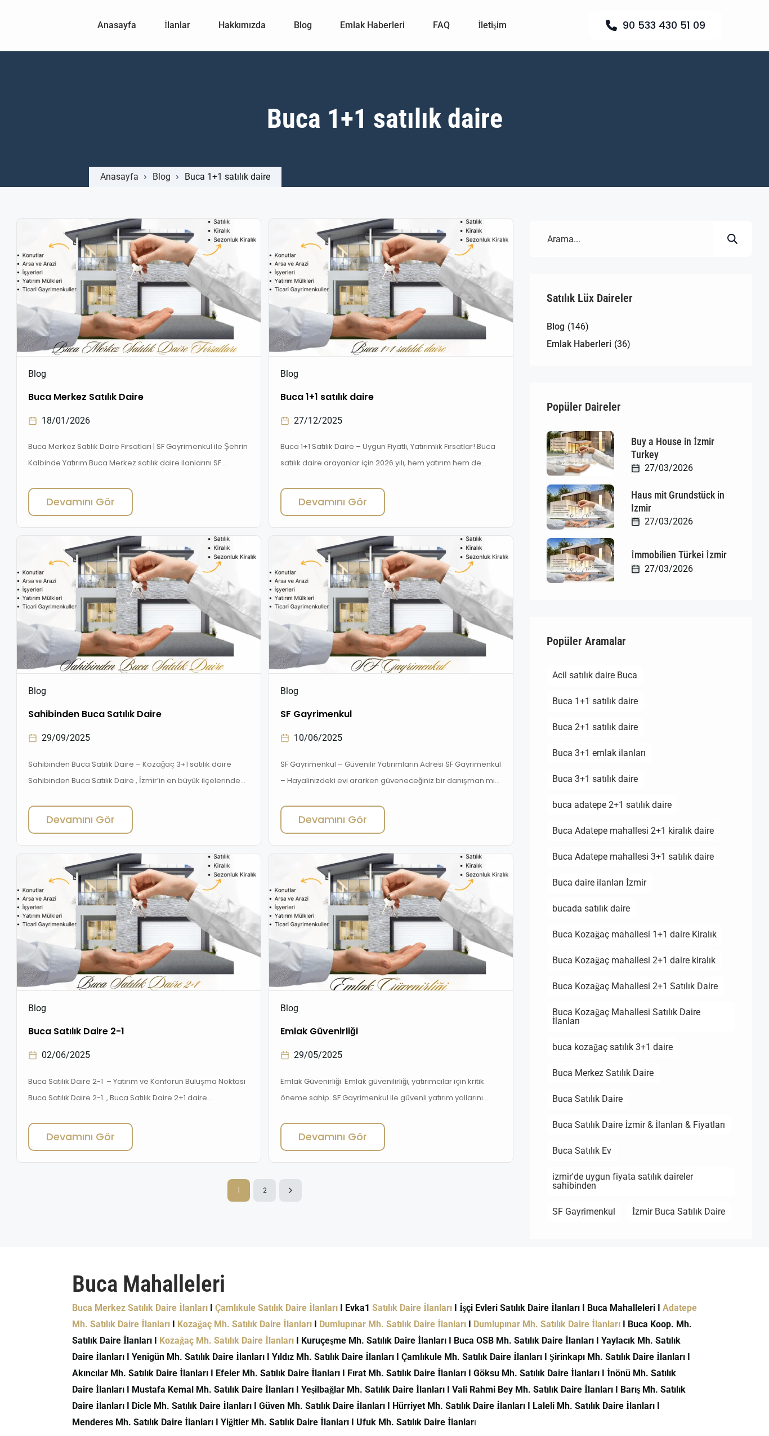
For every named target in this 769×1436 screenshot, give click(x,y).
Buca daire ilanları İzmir (599, 882)
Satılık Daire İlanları (412, 1307)
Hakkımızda (242, 25)
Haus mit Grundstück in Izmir (678, 501)
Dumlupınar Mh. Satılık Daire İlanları (392, 1324)
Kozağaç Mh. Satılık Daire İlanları (244, 1324)
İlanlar (177, 25)
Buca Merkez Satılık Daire (603, 1073)
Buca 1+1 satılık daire (595, 701)
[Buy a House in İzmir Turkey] (580, 453)
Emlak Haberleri (372, 25)
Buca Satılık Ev (581, 1150)
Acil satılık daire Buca (594, 675)
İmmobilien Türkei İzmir (679, 555)
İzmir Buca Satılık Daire (678, 1211)
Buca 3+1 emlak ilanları (599, 753)
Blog (303, 25)
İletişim (492, 25)
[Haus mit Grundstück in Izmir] (580, 507)
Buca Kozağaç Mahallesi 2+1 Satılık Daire (635, 986)
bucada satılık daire (591, 908)
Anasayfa (116, 25)
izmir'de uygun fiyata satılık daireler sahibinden (622, 1181)
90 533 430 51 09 (664, 25)
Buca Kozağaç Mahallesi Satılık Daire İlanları (626, 1016)
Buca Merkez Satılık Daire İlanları (140, 1307)
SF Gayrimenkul (583, 1211)
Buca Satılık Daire (587, 1098)
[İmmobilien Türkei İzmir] (580, 560)
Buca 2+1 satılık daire (595, 727)
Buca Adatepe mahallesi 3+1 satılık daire (633, 856)
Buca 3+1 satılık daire (595, 778)
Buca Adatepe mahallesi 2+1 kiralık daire (633, 830)
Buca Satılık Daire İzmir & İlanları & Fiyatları (638, 1124)
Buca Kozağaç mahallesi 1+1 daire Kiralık (634, 934)
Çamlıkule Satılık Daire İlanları (276, 1307)
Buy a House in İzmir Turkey (672, 447)
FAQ (441, 25)
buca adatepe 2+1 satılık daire (612, 804)
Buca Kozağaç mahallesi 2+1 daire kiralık (634, 960)
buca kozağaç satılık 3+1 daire (612, 1047)
